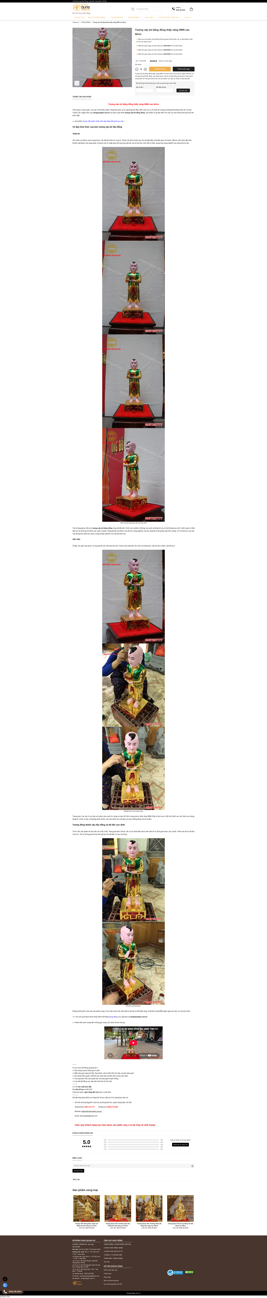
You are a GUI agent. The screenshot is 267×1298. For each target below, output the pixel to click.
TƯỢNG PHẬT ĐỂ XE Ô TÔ (113, 1251)
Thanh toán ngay (184, 69)
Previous (67, 1214)
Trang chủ (79, 17)
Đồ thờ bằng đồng (97, 17)
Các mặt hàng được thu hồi (113, 1284)
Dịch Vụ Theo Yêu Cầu (169, 17)
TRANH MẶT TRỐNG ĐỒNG (113, 1258)
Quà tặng (149, 17)
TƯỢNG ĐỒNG (85, 22)
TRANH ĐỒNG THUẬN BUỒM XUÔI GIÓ (117, 1244)
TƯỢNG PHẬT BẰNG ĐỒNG (113, 1248)
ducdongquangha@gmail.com (89, 1276)
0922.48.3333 (89, 1273)
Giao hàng (107, 1277)
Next (200, 1214)
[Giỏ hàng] (191, 8)
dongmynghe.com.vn (88, 1278)
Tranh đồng (133, 17)
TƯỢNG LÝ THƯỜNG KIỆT (113, 1255)
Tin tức (187, 17)
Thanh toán (107, 1273)
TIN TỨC (107, 1262)
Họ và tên (139, 87)
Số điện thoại (161, 87)
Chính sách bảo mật (110, 1270)
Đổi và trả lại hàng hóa (111, 1280)
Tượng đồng (117, 17)
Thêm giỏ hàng (160, 69)
